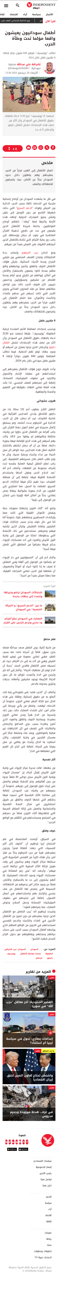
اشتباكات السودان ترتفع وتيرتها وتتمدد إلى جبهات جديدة (23, 594)
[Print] (28, 147)
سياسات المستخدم (43, 1161)
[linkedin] (13, 1142)
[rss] (6, 1142)
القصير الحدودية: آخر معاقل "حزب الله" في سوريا (29, 1004)
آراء (25, 14)
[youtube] (17, 1142)
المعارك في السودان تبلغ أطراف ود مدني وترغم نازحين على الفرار (23, 620)
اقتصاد (14, 14)
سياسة (36, 14)
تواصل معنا (46, 1179)
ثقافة (49, 1221)
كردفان (39, 957)
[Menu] (6, 5)
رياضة (49, 1239)
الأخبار (49, 14)
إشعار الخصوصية (44, 1167)
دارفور (50, 957)
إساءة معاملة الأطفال (30, 953)
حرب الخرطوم (30, 252)
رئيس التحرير (46, 1173)
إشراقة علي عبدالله (28, 64)
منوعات (48, 1233)
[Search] (17, 5)
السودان (34, 949)
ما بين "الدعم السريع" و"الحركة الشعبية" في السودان (23, 607)
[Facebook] (27, 1142)
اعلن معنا (47, 1185)
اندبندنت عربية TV (43, 1257)
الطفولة (49, 953)
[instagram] (20, 1142)
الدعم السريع (24, 207)
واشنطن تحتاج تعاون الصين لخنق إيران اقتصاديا (30, 1078)
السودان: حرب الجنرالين (15, 949)
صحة (49, 1245)
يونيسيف (11, 953)
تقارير (30, 972)
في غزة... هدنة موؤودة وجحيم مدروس (31, 1114)
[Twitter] (24, 1142)
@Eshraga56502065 (18, 68)
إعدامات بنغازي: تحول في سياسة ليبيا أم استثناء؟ (29, 1041)
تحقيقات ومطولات (43, 1251)
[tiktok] (10, 1142)
